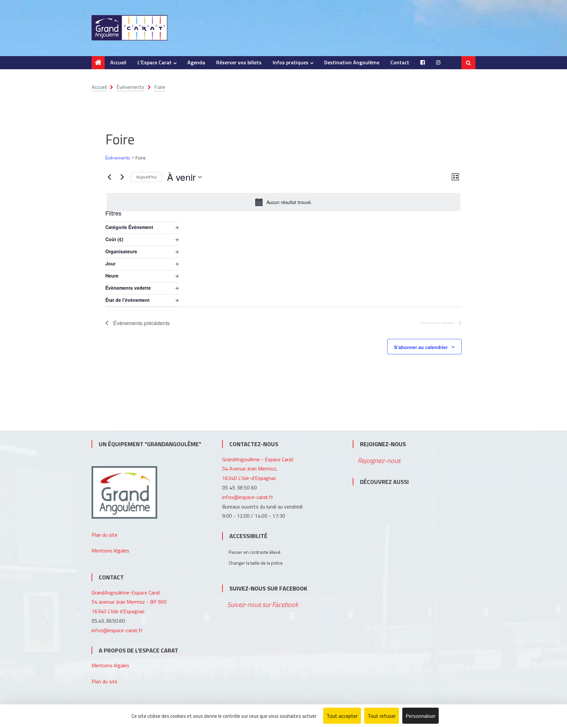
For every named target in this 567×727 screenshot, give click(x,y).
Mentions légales (110, 550)
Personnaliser (420, 716)
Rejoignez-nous (383, 444)
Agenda (196, 62)
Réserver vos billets (239, 62)
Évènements (117, 158)
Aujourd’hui (146, 176)
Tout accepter (342, 716)
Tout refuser (382, 716)
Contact (399, 62)
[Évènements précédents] (109, 177)
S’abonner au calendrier (421, 347)
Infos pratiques (290, 62)
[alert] (283, 202)
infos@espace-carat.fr (117, 630)
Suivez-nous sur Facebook (268, 588)
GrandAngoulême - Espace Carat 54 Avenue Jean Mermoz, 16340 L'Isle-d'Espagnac (258, 468)
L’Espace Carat (154, 62)
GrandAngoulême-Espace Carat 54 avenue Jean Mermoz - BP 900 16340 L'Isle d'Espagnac (129, 602)
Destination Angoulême (351, 62)
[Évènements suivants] (122, 177)
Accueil (118, 62)
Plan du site (104, 535)
